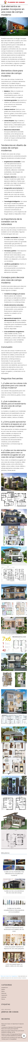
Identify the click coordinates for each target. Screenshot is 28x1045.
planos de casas (9, 1011)
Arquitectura (4, 987)
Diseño (3, 989)
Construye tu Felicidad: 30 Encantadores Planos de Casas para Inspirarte (11, 1028)
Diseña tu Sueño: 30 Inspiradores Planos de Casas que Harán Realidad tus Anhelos (12, 1034)
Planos (3, 999)
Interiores (3, 997)
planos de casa (7, 1009)
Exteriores (3, 993)
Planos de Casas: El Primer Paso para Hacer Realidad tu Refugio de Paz (12, 1031)
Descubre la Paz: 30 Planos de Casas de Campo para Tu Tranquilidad (11, 1038)
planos (2, 1009)
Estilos (3, 991)
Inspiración (4, 995)
